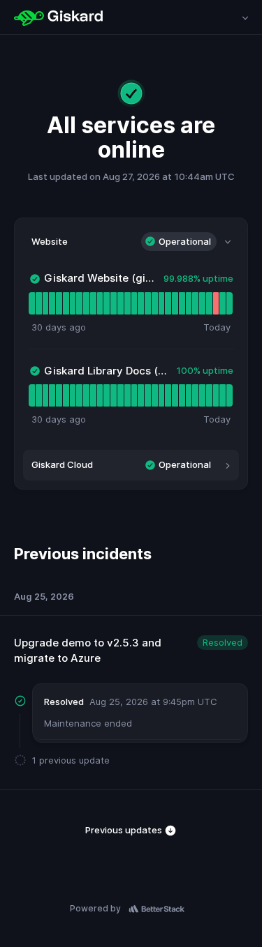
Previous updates (124, 829)
